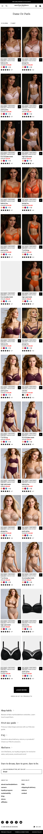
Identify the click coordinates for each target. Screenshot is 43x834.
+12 (30, 160)
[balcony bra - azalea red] (4, 67)
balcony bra (4, 62)
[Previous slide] (2, 42)
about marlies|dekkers (9, 784)
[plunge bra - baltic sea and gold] (27, 67)
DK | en (38, 827)
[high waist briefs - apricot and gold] (23, 161)
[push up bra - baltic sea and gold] (6, 114)
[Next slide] (19, 42)
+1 (30, 394)
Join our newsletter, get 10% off (14, 769)
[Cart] (40, 6)
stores (3, 799)
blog (2, 796)
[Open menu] (2, 6)
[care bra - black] (23, 395)
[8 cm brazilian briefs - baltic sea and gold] (6, 161)
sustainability (6, 793)
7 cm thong (25, 109)
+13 (9, 67)
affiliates (4, 802)
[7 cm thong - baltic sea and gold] (27, 114)
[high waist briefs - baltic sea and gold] (27, 161)
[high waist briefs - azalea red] (25, 161)
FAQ (23, 784)
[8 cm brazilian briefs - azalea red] (4, 161)
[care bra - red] (27, 395)
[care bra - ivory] (25, 395)
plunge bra (25, 62)
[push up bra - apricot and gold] (1, 114)
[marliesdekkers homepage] (21, 5)
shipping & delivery (28, 787)
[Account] (36, 6)
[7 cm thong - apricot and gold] (23, 114)
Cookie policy (37, 832)
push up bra (4, 109)
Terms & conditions (22, 832)
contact (24, 793)
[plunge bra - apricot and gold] (23, 67)
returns (24, 790)
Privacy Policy (6, 832)
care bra (24, 390)
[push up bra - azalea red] (4, 114)
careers (4, 787)
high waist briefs (27, 156)
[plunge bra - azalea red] (25, 67)
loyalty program (6, 790)
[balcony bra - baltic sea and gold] (6, 67)
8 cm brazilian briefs (7, 156)
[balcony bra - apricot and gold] (1, 67)
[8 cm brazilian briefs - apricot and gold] (1, 161)
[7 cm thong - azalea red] (25, 114)
